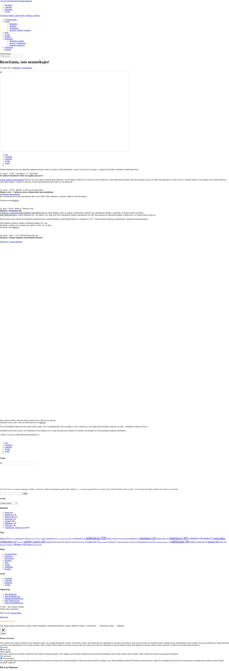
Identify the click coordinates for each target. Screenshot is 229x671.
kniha (110, 538)
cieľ (33, 538)
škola (222, 542)
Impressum (4, 617)
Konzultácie (14, 28)
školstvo (20, 544)
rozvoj (83, 542)
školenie (10, 545)
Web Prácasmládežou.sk (14, 603)
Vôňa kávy (9, 525)
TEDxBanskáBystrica (144, 542)
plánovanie (51, 542)
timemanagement (164, 542)
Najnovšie (8, 519)
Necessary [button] (4, 647)
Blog (6, 32)
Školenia (13, 26)
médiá (208, 538)
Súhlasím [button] (120, 626)
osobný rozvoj (35, 541)
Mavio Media (16, 613)
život (38, 545)
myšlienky (195, 538)
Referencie (9, 39)
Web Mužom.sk (11, 594)
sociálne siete (93, 542)
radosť (68, 542)
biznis (4, 538)
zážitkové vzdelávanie (198, 542)
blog (12, 538)
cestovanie (19, 538)
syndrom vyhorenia (123, 542)
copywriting (62, 538)
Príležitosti (9, 47)
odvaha (20, 542)
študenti (31, 545)
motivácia (178, 538)
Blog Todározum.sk (12, 601)
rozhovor (76, 542)
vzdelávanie (180, 541)
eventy (70, 538)
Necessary (7, 650)
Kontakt (8, 50)
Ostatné (7, 521)
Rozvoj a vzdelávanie (18, 43)
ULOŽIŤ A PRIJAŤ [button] (8, 663)
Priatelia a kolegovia (17, 45)
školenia (3, 544)
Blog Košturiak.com (12, 596)
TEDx (133, 542)
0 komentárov (27, 68)
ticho (155, 542)
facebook (80, 538)
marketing (148, 538)
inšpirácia (96, 538)
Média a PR (9, 517)
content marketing (49, 538)
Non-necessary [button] (5, 656)
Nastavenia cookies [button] (7, 621)
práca (60, 542)
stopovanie (104, 542)
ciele (27, 538)
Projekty (8, 37)
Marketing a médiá (17, 41)
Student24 (113, 542)
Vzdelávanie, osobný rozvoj (15, 528)
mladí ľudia (163, 538)
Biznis (7, 513)
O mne (7, 35)
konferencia (134, 538)
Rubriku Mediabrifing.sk (14, 598)
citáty (37, 538)
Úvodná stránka (11, 20)
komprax (124, 538)
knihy (117, 538)
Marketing (13, 24)
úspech (213, 541)
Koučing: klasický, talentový (20, 30)
